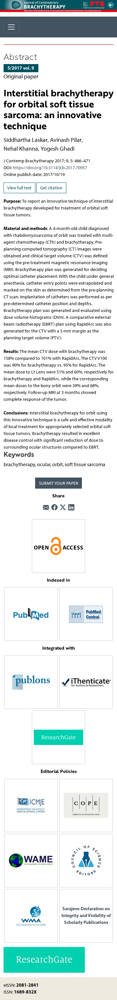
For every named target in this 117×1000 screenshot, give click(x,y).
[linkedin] (71, 507)
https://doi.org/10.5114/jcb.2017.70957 (50, 167)
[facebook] (54, 507)
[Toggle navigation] (12, 27)
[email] (46, 507)
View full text (19, 188)
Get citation (51, 188)
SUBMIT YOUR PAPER (58, 483)
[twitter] (63, 507)
